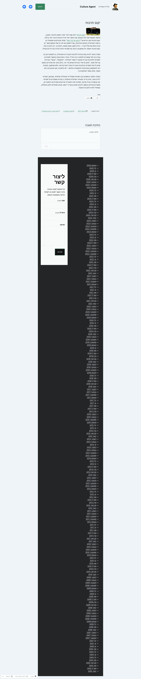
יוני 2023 (93, 237)
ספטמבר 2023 (90, 229)
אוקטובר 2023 (90, 226)
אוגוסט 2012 (91, 489)
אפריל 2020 (91, 328)
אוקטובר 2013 (91, 453)
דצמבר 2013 (91, 447)
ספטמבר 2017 (91, 395)
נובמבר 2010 (91, 547)
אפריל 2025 (91, 199)
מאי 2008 (92, 627)
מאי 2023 (92, 240)
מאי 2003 (92, 660)
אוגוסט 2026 (91, 165)
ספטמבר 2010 (90, 552)
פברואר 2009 (91, 605)
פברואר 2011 (91, 539)
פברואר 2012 (91, 505)
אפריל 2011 (92, 533)
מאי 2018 (92, 378)
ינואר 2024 (92, 218)
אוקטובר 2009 (90, 583)
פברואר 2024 (91, 215)
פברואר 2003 (91, 663)
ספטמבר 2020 (90, 315)
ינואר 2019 (92, 362)
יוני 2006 (93, 646)
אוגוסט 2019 (91, 345)
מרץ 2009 (92, 602)
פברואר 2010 (91, 572)
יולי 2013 (93, 461)
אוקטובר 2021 (91, 281)
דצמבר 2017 (91, 389)
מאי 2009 (92, 597)
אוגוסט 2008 (91, 621)
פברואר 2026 (91, 179)
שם (61, 201)
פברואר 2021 (91, 301)
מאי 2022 (92, 262)
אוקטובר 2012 (91, 483)
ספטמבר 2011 (91, 519)
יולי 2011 (93, 525)
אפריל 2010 (91, 566)
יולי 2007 (92, 641)
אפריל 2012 (91, 500)
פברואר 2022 (91, 270)
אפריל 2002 (91, 668)
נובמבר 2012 (91, 480)
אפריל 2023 (91, 243)
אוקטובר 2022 (90, 251)
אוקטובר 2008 (90, 616)
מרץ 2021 (92, 298)
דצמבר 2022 (91, 246)
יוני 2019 (93, 348)
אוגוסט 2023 (91, 232)
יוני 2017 (93, 403)
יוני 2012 (93, 494)
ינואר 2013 (92, 475)
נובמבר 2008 (91, 613)
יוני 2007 (93, 644)
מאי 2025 (92, 196)
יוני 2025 (93, 193)
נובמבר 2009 (91, 580)
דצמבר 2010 (91, 544)
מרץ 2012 (92, 503)
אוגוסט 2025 (91, 187)
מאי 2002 (92, 666)
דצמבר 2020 (91, 306)
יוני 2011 (93, 527)
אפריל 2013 (91, 467)
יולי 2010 (93, 558)
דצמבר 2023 (91, 221)
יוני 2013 (93, 464)
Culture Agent (88, 6)
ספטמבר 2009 (90, 585)
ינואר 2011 (92, 541)
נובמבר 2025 (91, 182)
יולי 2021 (93, 287)
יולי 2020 (92, 320)
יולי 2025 (92, 190)
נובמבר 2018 (91, 367)
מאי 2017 (92, 406)
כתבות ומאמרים (68, 111)
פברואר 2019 (91, 359)
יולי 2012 (93, 492)
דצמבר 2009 (91, 577)
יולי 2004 (92, 652)
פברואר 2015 (91, 433)
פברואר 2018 (91, 384)
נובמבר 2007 (91, 635)
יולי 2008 (92, 624)
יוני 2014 (93, 445)
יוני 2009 (93, 594)
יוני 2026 (93, 171)
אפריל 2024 (91, 210)
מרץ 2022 (92, 268)
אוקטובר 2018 (91, 370)
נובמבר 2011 (91, 514)
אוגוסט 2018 (91, 373)
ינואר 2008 (92, 630)
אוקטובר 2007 (91, 638)
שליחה (59, 252)
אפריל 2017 (92, 409)
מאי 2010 (92, 563)
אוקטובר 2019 (91, 339)
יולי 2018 (93, 375)
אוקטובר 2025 (90, 185)
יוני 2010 (93, 561)
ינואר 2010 (92, 574)
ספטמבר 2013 (90, 456)
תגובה (46, 146)
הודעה (62, 225)
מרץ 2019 (92, 356)
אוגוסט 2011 (91, 522)
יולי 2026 (92, 168)
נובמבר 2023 (91, 223)
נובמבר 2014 (91, 442)
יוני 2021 (93, 290)
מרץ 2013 (92, 469)
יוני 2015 (93, 428)
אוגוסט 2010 (91, 555)
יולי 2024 (92, 201)
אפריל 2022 (91, 265)
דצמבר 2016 (91, 414)
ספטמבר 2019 (90, 342)
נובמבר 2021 (91, 279)
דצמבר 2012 (91, 478)
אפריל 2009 (91, 599)
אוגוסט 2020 (91, 317)
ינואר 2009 (92, 608)
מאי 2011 (93, 530)
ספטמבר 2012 (90, 486)
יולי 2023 (92, 234)
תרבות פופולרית (46, 111)
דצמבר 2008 (91, 610)
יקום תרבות (81, 35)
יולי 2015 (93, 425)
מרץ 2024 (92, 212)
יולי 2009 (92, 591)
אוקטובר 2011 (91, 516)
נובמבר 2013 (91, 450)
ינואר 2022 (92, 273)
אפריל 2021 (91, 295)
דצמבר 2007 (91, 632)
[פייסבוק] (30, 6)
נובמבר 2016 (91, 417)
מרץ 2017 (92, 411)
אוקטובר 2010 (91, 550)
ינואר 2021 (92, 304)
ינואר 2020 (92, 334)
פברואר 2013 (91, 472)
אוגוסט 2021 (91, 284)
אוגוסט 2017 (91, 398)
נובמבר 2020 (91, 309)
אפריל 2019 (91, 353)
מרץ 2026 (92, 176)
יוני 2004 (92, 655)
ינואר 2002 (92, 671)
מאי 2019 (92, 351)
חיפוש (40, 7)
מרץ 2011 (92, 536)
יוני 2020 (93, 323)
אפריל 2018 (91, 381)
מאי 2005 (92, 649)
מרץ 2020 (92, 331)
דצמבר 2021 (91, 276)
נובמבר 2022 (91, 248)
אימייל (60, 213)
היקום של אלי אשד (73, 40)
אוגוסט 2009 (91, 588)
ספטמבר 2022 (90, 254)
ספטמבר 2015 (90, 420)
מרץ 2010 (92, 569)
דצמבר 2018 (91, 364)
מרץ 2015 (92, 431)
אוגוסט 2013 (91, 458)
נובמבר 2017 (91, 392)
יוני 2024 (92, 204)
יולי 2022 (92, 257)
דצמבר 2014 (91, 439)
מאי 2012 (92, 497)
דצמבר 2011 (91, 511)
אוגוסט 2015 (91, 422)
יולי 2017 (93, 400)
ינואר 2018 (92, 387)
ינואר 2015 (92, 436)
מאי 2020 (92, 326)
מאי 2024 (92, 207)
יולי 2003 (92, 657)
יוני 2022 (93, 259)
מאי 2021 (92, 293)
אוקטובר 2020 (90, 312)
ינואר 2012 (92, 508)
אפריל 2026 (91, 174)
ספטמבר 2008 (90, 619)
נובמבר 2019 (91, 337)
